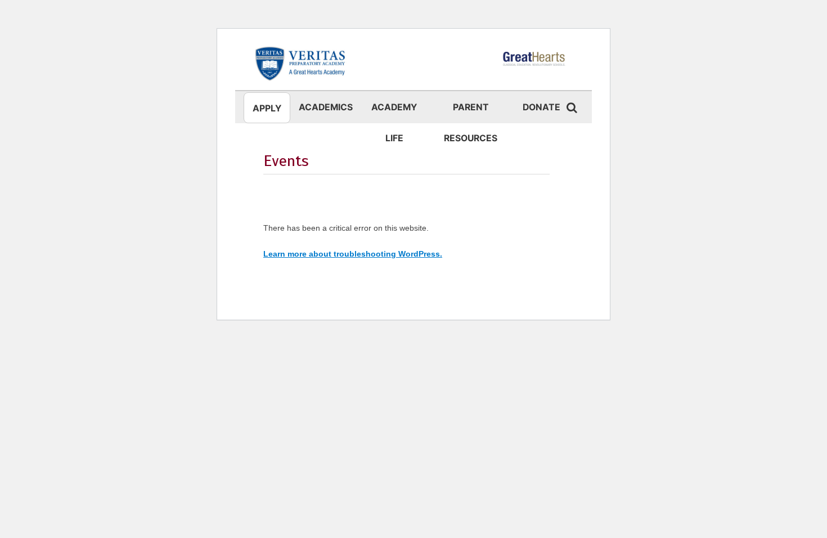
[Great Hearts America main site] (534, 63)
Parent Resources (470, 112)
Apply (267, 108)
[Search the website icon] (572, 107)
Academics (326, 107)
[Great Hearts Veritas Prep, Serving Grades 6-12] (301, 63)
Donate (541, 107)
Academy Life (394, 112)
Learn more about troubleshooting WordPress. (352, 253)
